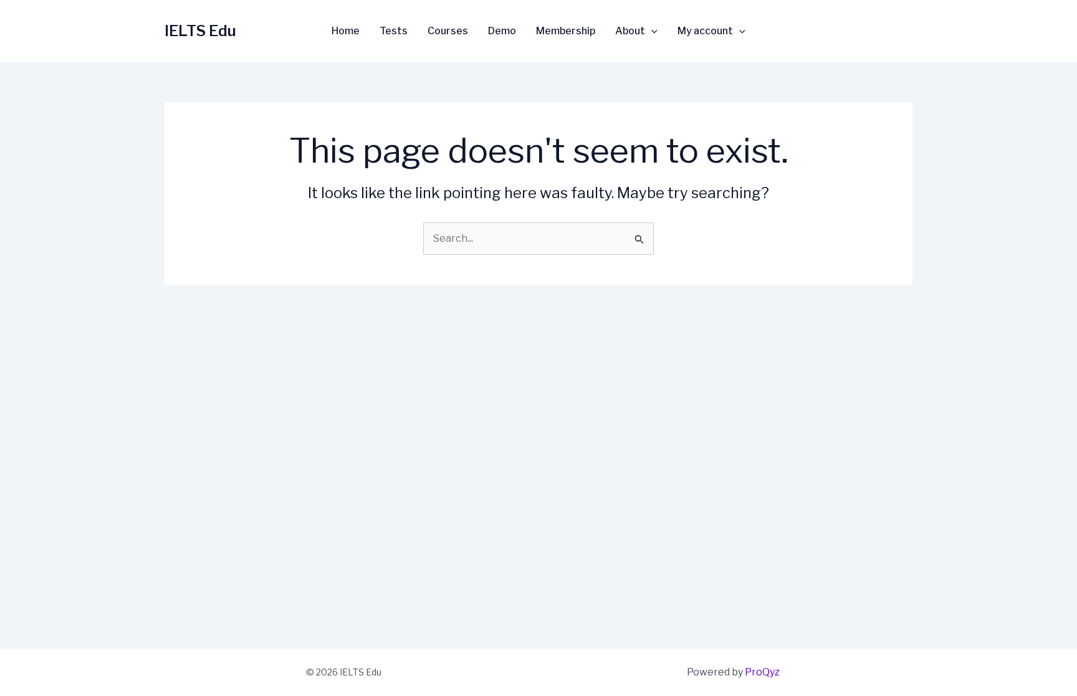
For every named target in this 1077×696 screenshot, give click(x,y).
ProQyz (762, 672)
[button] (651, 31)
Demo (502, 31)
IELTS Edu (200, 31)
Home (346, 31)
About (630, 31)
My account (705, 31)
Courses (448, 31)
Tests (394, 31)
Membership (565, 31)
